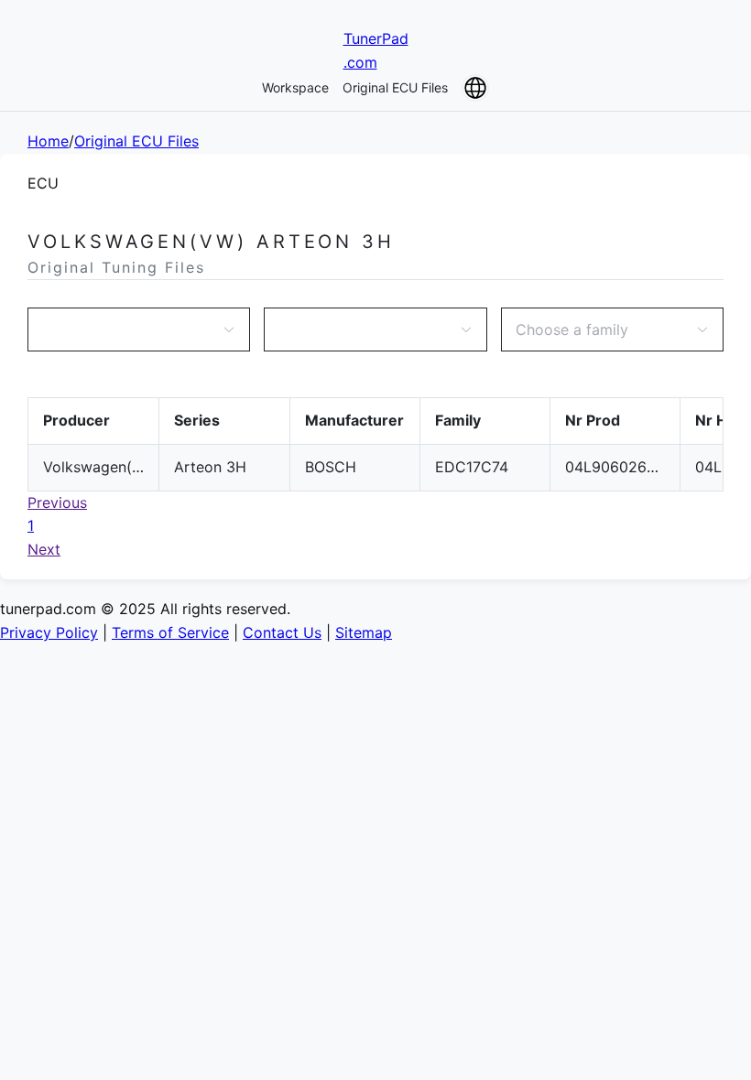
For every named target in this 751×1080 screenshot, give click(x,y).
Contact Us (282, 632)
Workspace (295, 87)
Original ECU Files (395, 87)
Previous (57, 502)
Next (43, 549)
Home (48, 141)
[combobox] (129, 329)
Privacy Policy (49, 632)
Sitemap (363, 632)
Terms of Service (170, 632)
